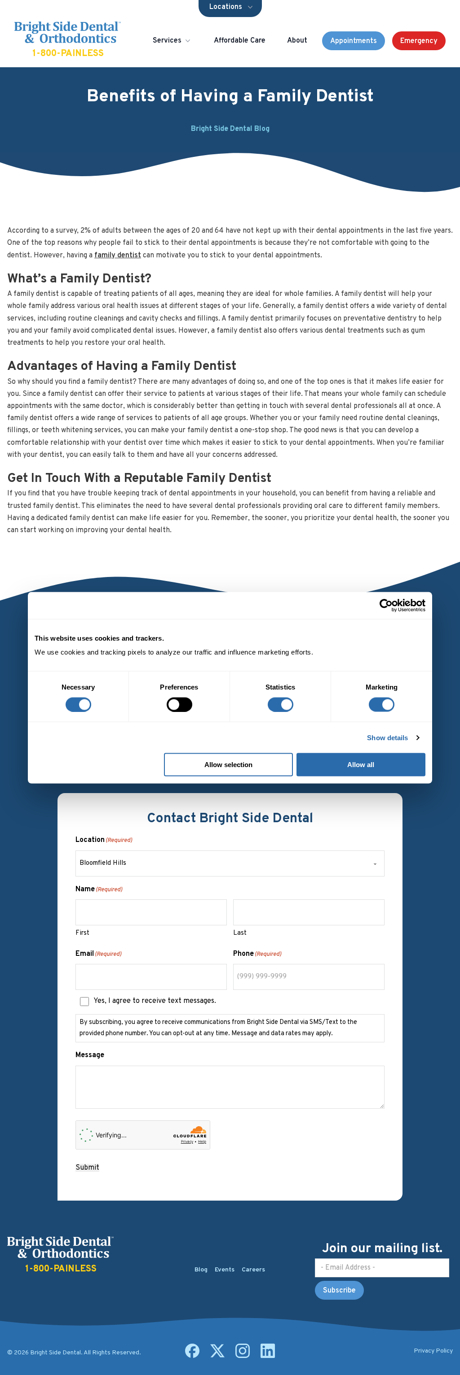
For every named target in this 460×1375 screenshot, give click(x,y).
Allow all (360, 764)
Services (167, 40)
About (297, 40)
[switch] (179, 704)
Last (240, 933)
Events (224, 1270)
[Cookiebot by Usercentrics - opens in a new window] (386, 605)
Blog (201, 1270)
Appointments (353, 41)
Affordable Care (239, 40)
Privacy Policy (433, 1351)
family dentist (117, 255)
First (82, 933)
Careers (253, 1270)
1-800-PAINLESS (68, 54)
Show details (387, 737)
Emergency (419, 41)
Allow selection (228, 764)
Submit (87, 1168)
